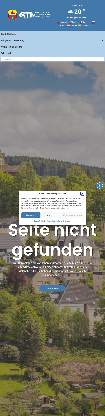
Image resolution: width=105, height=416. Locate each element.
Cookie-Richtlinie (39, 221)
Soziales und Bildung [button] (11, 47)
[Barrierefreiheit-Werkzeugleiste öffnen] (99, 185)
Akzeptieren (31, 215)
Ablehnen (51, 215)
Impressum (67, 221)
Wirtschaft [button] (6, 53)
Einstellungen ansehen (72, 215)
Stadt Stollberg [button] (8, 34)
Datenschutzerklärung (54, 221)
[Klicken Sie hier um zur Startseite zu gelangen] (12, 15)
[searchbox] (52, 59)
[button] (82, 194)
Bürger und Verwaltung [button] (12, 40)
